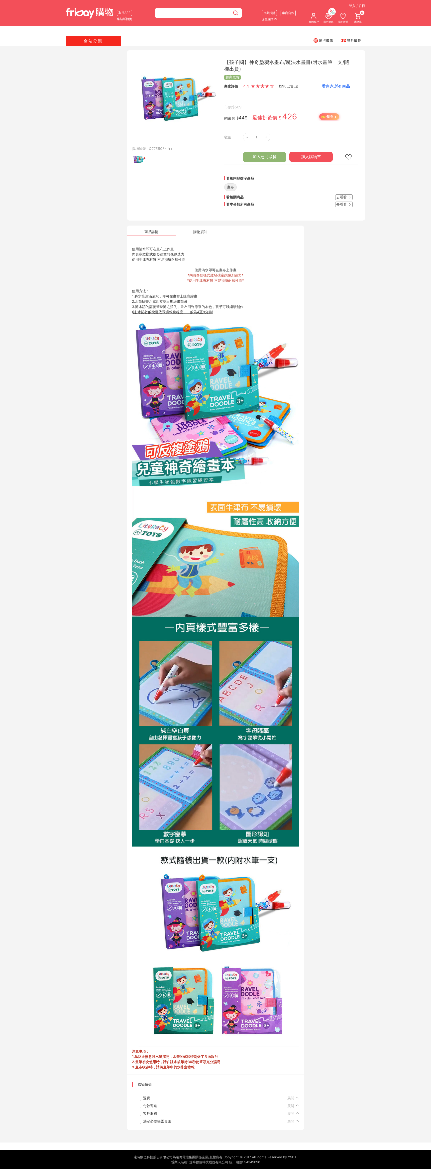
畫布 (230, 187)
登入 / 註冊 (357, 6)
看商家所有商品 (336, 86)
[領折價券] (351, 40)
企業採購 (269, 13)
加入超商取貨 (265, 157)
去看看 (342, 197)
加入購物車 (311, 157)
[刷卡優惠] (323, 40)
